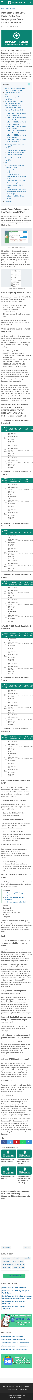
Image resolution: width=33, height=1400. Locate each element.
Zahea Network (19, 1397)
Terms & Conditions (11, 1389)
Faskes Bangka (25, 1258)
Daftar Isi (6, 84)
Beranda (5, 1386)
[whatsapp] (23, 1142)
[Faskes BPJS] (16, 2)
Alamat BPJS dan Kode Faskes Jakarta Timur (14, 1346)
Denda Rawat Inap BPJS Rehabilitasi (15, 902)
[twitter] (10, 1142)
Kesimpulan (8, 201)
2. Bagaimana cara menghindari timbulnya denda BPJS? (16, 176)
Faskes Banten (6, 1261)
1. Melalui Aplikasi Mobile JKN (16, 150)
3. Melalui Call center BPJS (15, 154)
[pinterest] (16, 1142)
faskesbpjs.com (21, 1395)
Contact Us (19, 1386)
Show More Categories (14, 1276)
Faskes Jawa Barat (18, 1267)
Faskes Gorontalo (7, 1264)
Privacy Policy (23, 1389)
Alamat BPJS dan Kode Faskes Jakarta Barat (14, 1349)
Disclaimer (27, 1386)
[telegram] (29, 1142)
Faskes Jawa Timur (22, 1271)
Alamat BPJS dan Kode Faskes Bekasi (12, 1336)
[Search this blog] (30, 2)
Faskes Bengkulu (18, 1261)
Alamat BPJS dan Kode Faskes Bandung (13, 1339)
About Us (11, 1386)
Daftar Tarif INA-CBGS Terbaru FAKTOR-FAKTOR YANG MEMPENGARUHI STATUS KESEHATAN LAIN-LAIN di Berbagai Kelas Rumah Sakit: (14, 105)
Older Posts (27, 1247)
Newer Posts (6, 1247)
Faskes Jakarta (19, 1264)
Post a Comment (18, 27)
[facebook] (4, 1142)
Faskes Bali (15, 1258)
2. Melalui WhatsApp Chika (15, 152)
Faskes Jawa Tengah (8, 1271)
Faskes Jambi (6, 1267)
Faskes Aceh (6, 1258)
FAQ (6, 162)
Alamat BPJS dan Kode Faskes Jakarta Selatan (15, 1342)
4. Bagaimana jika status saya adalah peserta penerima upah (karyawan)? (16, 192)
